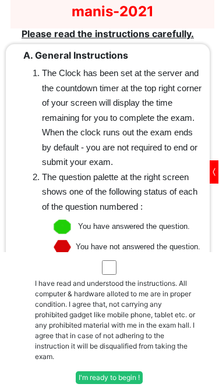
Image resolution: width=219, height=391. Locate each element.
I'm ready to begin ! (109, 377)
